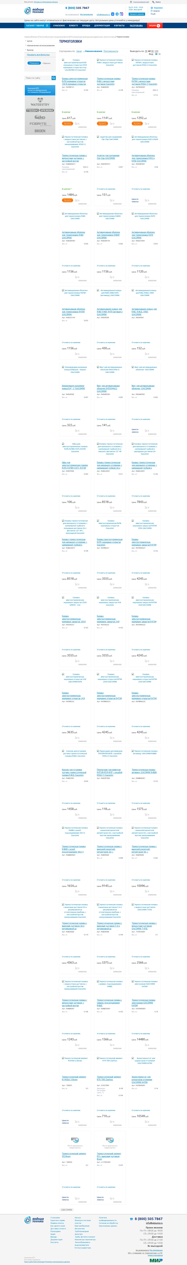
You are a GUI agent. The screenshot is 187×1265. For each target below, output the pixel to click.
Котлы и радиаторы (83, 1248)
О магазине (59, 25)
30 (146, 51)
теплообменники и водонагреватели (82, 1243)
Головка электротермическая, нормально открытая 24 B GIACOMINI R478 (73, 696)
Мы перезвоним (156, 1250)
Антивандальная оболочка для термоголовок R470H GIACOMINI (73, 312)
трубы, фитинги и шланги (85, 1237)
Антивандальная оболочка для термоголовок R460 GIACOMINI (73, 235)
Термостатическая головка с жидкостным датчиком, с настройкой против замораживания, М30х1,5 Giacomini (74, 158)
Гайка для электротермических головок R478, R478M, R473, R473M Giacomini (75, 465)
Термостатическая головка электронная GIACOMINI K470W (143, 1003)
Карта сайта (28, 1262)
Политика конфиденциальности (107, 1219)
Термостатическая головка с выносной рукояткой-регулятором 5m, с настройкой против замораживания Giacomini (144, 849)
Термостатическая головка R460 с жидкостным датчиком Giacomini (108, 81)
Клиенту (73, 25)
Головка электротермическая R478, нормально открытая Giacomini (110, 542)
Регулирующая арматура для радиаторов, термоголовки (93, 37)
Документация (102, 25)
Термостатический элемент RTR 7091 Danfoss (109, 1078)
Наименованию (92, 51)
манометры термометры (85, 1239)
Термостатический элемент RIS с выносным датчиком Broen (109, 1156)
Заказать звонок (137, 14)
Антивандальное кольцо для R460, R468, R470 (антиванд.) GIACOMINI (110, 312)
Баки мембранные (82, 1226)
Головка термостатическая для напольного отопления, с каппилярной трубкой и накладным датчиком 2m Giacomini (144, 465)
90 (152, 51)
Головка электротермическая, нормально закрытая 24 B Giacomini (108, 619)
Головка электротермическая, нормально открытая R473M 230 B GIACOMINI (109, 696)
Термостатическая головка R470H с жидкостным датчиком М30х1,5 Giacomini (144, 81)
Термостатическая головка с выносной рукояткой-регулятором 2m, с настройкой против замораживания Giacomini (109, 849)
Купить (67, 123)
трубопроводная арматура (82, 1232)
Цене (79, 51)
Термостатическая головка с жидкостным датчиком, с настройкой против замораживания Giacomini (74, 1003)
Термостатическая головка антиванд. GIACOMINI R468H (144, 771)
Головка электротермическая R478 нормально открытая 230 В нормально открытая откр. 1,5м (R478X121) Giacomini (75, 81)
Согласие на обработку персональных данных (108, 1224)
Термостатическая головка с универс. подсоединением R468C (109, 1003)
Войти (158, 2)
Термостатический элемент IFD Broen (74, 1155)
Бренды (86, 25)
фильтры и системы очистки (83, 1221)
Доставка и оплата (58, 1228)
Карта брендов (39, 1262)
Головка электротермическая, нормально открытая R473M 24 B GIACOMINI (144, 696)
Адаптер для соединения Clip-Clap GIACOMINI (108, 157)
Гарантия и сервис (58, 1220)
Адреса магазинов (155, 1255)
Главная (27, 37)
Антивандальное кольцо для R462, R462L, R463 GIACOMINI (144, 312)
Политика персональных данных (57, 1262)
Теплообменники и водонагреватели (54, 37)
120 (156, 51)
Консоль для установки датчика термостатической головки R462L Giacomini (74, 772)
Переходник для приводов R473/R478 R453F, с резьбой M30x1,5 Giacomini (109, 772)
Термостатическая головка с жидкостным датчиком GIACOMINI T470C (144, 926)
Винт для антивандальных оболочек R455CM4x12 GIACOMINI (108, 388)
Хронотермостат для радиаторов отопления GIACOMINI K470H (142, 1079)
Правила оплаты (57, 1223)
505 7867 (77, 7)
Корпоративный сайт (141, 2)
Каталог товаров (35, 25)
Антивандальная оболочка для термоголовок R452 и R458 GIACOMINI (143, 158)
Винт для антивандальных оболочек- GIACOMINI (143, 387)
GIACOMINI (66, 1210)
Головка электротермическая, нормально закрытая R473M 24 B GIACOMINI (144, 619)
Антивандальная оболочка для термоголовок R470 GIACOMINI (143, 235)
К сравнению (82, 125)
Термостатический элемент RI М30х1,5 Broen (74, 1078)
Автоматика (80, 1228)
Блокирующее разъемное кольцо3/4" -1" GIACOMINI (73, 387)
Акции (152, 25)
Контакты (119, 25)
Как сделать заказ (58, 1226)
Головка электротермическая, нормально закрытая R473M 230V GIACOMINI (144, 542)
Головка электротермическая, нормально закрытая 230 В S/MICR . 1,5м (74, 619)
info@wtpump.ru (103, 14)
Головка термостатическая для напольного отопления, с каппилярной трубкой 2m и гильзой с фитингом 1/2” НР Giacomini (109, 465)
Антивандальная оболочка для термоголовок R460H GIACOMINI (108, 235)
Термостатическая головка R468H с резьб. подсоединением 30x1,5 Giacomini (74, 849)
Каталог (35, 37)
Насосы (78, 1218)
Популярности (110, 51)
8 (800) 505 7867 (148, 1219)
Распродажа (136, 25)
